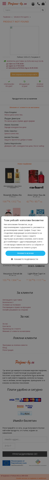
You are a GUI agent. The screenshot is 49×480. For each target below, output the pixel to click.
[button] (24, 259)
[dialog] (24, 240)
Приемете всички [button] (25, 253)
